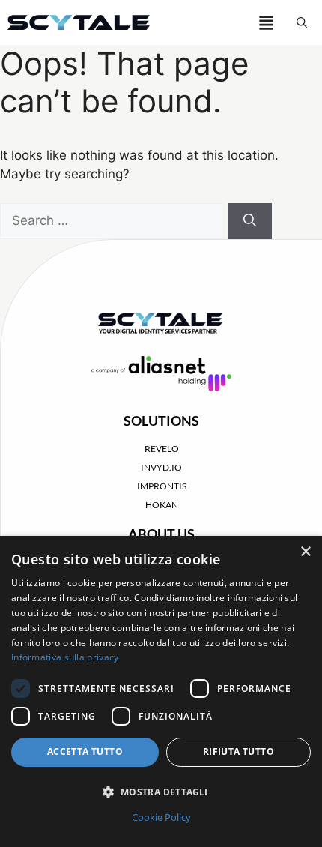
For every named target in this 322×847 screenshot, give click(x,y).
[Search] (250, 221)
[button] (302, 22)
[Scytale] (78, 22)
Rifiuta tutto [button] (238, 751)
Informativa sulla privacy (65, 657)
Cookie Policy (161, 817)
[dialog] (161, 691)
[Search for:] (114, 220)
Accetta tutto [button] (85, 751)
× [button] (305, 552)
